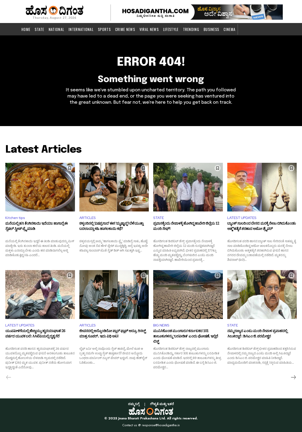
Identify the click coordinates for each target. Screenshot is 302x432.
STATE (158, 217)
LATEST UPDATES (241, 217)
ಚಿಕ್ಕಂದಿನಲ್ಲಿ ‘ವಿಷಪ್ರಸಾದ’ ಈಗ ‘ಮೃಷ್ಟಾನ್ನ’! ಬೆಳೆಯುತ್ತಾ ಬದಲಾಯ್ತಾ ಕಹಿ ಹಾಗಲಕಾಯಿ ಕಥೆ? (111, 226)
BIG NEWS (161, 325)
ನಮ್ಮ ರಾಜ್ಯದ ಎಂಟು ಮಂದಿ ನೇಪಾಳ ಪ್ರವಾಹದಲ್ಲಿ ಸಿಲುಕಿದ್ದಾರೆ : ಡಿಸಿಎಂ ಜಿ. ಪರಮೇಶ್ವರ (257, 334)
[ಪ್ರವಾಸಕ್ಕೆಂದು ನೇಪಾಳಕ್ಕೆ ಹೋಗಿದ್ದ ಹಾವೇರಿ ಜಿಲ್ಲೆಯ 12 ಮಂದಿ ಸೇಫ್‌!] (188, 187)
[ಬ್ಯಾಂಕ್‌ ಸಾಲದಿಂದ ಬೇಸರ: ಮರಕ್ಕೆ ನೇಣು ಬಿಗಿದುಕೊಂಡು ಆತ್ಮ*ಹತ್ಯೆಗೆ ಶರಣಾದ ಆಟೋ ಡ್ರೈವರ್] (262, 187)
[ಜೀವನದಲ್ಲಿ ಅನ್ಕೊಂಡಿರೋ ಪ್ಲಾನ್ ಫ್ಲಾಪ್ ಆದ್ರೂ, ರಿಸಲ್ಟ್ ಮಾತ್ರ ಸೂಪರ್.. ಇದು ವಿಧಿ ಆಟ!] (114, 294)
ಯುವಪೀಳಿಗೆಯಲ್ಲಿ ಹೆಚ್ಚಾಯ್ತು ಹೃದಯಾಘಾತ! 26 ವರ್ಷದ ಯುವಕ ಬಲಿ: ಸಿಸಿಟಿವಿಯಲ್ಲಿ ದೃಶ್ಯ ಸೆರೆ (35, 334)
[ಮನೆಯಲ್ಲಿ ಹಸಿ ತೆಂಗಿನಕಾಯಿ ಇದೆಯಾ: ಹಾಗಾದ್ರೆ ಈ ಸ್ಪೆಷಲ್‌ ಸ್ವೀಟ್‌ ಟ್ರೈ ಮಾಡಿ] (40, 187)
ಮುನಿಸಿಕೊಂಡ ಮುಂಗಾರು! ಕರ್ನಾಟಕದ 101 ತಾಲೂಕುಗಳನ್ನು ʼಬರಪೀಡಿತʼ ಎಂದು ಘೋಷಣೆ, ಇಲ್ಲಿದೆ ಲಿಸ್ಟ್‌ (185, 336)
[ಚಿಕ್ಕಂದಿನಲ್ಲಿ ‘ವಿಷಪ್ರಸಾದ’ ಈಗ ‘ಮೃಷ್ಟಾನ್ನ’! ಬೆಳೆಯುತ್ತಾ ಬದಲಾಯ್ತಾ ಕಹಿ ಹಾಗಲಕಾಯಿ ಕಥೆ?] (114, 187)
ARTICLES (87, 217)
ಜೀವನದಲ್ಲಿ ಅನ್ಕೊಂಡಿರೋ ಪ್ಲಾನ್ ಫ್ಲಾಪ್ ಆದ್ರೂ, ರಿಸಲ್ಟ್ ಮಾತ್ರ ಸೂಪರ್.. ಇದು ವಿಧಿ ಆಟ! (112, 334)
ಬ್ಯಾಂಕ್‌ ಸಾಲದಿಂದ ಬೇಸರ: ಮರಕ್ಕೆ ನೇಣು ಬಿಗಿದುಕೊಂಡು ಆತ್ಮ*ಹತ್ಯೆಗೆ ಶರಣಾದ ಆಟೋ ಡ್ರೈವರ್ (261, 226)
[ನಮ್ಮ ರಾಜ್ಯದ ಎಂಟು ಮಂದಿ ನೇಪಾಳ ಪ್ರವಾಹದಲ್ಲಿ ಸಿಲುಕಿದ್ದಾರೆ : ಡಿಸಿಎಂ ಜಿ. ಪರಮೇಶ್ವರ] (262, 294)
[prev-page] (8, 377)
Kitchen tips (15, 217)
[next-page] (293, 377)
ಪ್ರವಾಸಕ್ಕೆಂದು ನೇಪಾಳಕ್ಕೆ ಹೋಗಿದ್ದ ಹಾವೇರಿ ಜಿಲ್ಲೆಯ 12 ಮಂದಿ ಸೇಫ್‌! (186, 226)
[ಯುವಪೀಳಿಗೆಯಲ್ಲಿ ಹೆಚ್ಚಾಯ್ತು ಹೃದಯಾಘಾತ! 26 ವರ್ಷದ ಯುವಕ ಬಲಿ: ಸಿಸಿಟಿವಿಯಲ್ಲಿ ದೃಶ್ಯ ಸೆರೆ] (40, 294)
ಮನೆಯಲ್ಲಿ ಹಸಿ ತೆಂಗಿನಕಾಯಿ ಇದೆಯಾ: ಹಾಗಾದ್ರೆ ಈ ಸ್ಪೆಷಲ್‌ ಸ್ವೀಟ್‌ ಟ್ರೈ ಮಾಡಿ (36, 226)
